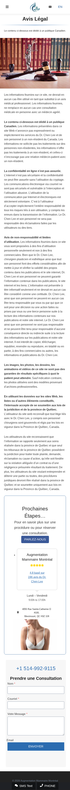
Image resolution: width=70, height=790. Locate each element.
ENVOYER (35, 746)
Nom (11, 683)
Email (10, 740)
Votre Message (17, 714)
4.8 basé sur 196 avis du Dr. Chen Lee (37, 577)
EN (60, 7)
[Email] (50, 7)
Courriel (13, 698)
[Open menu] (7, 6)
